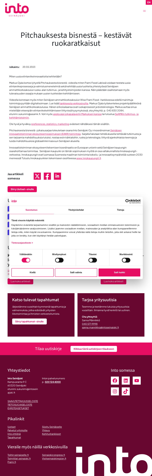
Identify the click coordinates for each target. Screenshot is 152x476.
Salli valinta (76, 272)
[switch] (59, 260)
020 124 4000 (53, 381)
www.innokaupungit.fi (88, 158)
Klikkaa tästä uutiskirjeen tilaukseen (94, 348)
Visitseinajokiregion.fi (54, 458)
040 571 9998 (90, 323)
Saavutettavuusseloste (23, 401)
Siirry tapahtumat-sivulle (29, 321)
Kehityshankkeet (51, 433)
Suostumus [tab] (32, 210)
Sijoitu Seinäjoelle (52, 426)
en (149, 2)
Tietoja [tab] (120, 210)
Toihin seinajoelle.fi (18, 454)
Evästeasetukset (18, 408)
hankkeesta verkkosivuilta (73, 103)
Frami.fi (12, 462)
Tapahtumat (14, 437)
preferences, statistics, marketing (50, 123)
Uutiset (12, 426)
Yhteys (46, 430)
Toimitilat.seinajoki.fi (19, 458)
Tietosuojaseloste (20, 404)
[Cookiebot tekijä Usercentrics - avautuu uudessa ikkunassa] (128, 201)
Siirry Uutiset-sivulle (22, 189)
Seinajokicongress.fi (53, 454)
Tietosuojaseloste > (22, 242)
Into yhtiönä (14, 433)
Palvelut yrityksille (17, 430)
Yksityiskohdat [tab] (76, 210)
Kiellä (32, 272)
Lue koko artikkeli (22, 282)
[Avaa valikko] (144, 11)
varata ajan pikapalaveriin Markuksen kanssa (77, 114)
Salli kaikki (119, 272)
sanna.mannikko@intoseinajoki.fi (100, 327)
